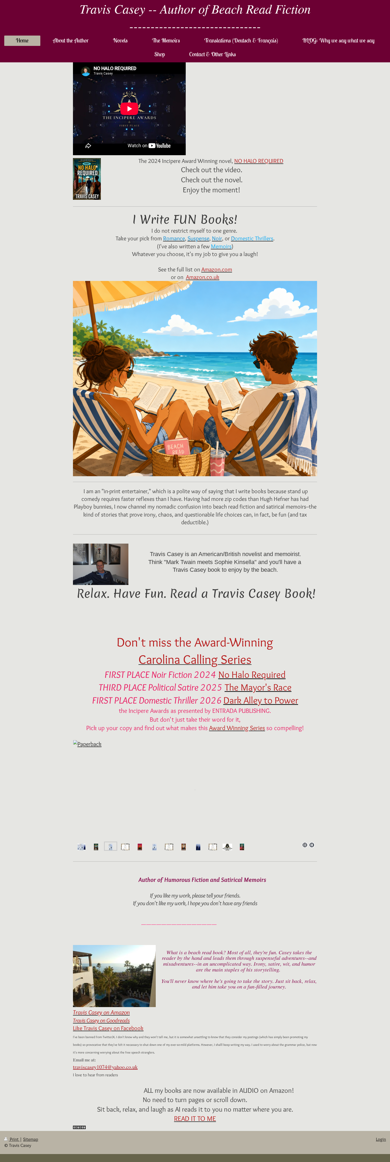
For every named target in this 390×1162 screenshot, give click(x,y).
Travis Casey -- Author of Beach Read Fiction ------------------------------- (195, 17)
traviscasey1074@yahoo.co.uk (105, 1066)
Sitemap (30, 1139)
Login (381, 1139)
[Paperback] (195, 790)
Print (14, 1139)
